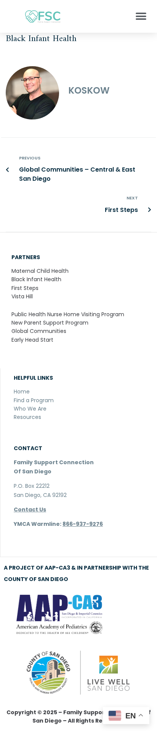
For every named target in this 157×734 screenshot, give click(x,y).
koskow (89, 90)
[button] (140, 16)
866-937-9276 (82, 524)
